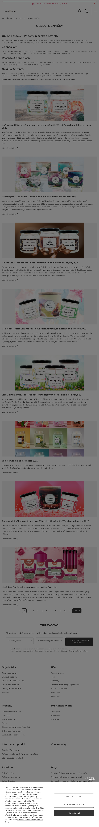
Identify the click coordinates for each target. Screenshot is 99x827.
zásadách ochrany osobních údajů (18, 801)
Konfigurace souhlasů (74, 805)
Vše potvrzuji (74, 813)
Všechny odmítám (74, 796)
